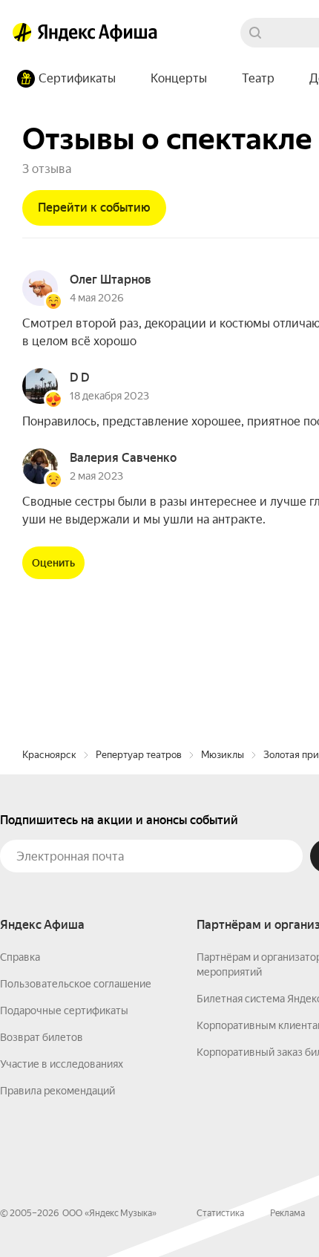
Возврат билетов (41, 1037)
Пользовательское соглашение (75, 984)
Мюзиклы (222, 754)
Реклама (287, 1213)
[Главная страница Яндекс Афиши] (22, 32)
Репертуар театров (139, 754)
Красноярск (49, 754)
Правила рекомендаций (57, 1091)
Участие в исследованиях (61, 1064)
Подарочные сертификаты (64, 1010)
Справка (20, 957)
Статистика (220, 1213)
